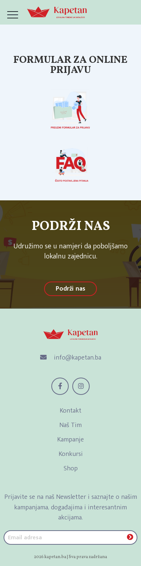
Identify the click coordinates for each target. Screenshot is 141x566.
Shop (71, 468)
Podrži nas (70, 288)
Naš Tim (70, 425)
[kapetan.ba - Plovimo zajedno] (57, 12)
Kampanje (70, 439)
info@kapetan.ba (76, 357)
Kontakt (70, 410)
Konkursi (71, 454)
